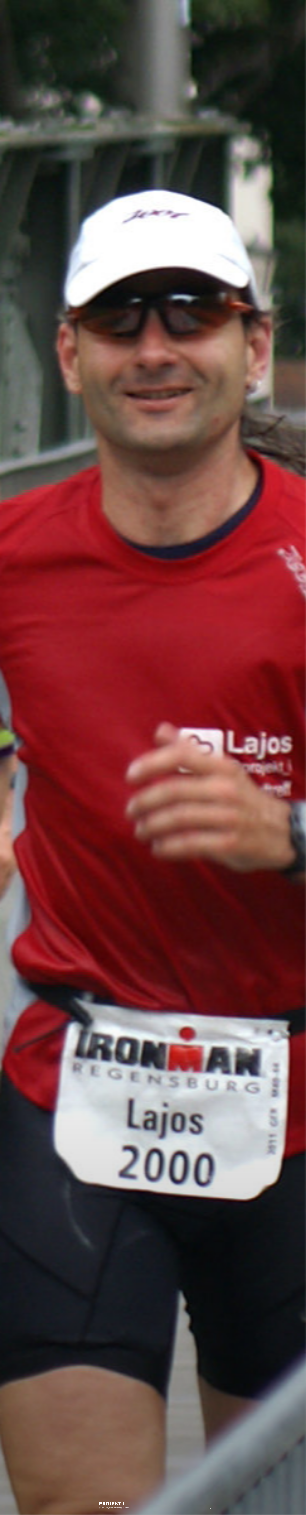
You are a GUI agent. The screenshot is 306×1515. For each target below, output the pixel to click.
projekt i (112, 1503)
